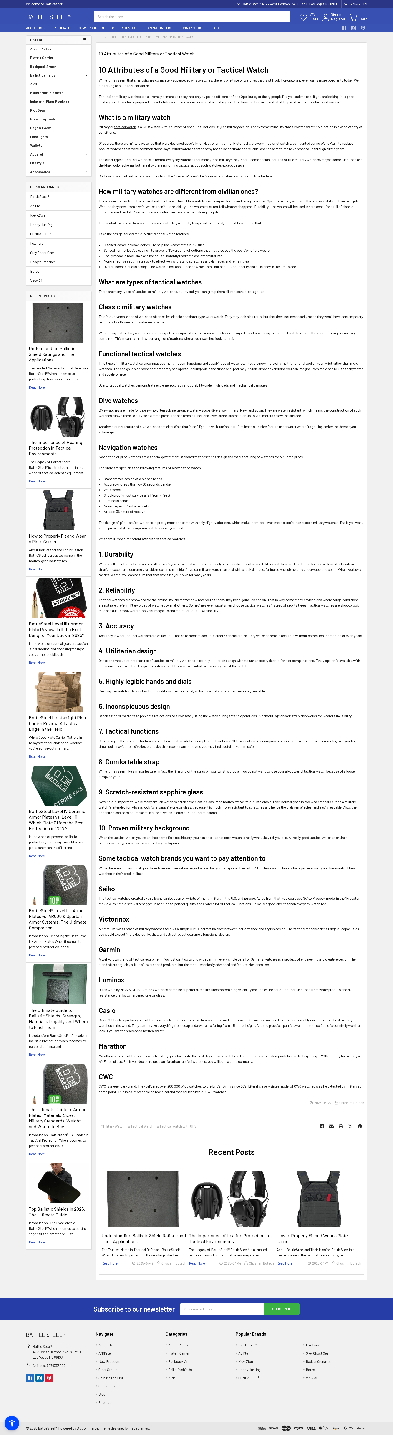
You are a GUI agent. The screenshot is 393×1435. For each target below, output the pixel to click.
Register (338, 19)
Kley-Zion (37, 215)
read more (37, 387)
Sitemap (104, 1402)
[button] (12, 1423)
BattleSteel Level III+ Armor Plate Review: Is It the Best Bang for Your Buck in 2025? (56, 629)
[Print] (341, 1126)
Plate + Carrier (41, 58)
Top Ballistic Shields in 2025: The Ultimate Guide (57, 1211)
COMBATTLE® (40, 234)
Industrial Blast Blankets (49, 102)
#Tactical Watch (140, 1126)
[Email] (331, 1126)
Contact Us (191, 28)
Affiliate (62, 28)
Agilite (35, 206)
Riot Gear (37, 110)
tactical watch (125, 127)
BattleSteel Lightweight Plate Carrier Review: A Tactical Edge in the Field (58, 723)
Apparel (36, 154)
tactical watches (138, 159)
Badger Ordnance (43, 262)
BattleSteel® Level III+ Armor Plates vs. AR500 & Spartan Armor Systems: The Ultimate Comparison (57, 919)
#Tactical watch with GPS (176, 1126)
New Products (91, 28)
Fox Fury (36, 243)
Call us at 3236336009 (49, 1365)
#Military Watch (112, 1126)
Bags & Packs (41, 128)
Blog (214, 28)
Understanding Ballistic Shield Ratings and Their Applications (53, 354)
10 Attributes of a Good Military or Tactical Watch (147, 53)
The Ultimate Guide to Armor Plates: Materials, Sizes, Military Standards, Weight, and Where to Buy (57, 1118)
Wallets (36, 145)
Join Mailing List (158, 28)
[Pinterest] (363, 28)
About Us (34, 28)
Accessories (40, 172)
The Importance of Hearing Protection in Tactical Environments (55, 447)
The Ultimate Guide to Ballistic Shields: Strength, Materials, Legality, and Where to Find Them (58, 1018)
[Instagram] (353, 28)
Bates (34, 271)
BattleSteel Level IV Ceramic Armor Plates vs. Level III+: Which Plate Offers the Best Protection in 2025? (57, 819)
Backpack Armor (43, 66)
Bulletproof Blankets (46, 93)
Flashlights (39, 137)
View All (36, 280)
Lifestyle (37, 163)
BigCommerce (87, 1428)
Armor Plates (40, 49)
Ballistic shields (42, 75)
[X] (350, 1126)
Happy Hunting (41, 224)
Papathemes (139, 1428)
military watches (128, 96)
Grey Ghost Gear (42, 252)
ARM (33, 84)
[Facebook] (344, 28)
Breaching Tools (43, 119)
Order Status (124, 28)
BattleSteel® (39, 196)
